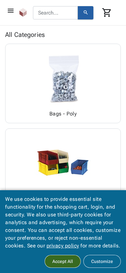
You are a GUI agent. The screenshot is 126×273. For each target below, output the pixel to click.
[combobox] (55, 12)
